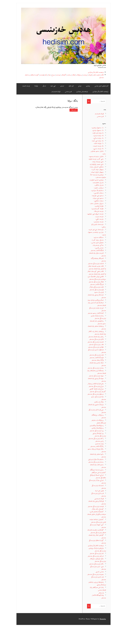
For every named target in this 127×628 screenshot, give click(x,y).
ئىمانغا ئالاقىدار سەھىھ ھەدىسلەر (96, 313)
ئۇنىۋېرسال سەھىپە (99, 292)
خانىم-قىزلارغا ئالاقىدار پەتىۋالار (96, 383)
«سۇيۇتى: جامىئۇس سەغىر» (97, 203)
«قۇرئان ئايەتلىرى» (99, 206)
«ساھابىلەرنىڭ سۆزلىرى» (97, 190)
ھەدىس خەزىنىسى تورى (100, 65)
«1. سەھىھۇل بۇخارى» (98, 127)
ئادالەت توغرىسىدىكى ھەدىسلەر (96, 263)
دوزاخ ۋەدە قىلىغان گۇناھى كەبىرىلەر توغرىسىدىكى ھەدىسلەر (98, 390)
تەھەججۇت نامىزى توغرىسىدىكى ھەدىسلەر (97, 351)
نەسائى (44, 86)
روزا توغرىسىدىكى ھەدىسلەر (97, 430)
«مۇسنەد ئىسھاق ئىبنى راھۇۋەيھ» (95, 214)
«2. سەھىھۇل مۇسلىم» (98, 130)
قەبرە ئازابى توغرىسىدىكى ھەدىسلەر (98, 495)
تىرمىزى (62, 86)
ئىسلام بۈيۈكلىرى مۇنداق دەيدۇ (96, 300)
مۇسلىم (79, 86)
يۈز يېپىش (101, 592)
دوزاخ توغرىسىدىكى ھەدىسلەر (96, 386)
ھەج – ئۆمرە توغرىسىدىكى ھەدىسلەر (98, 568)
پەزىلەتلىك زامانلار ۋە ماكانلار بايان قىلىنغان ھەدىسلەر (97, 333)
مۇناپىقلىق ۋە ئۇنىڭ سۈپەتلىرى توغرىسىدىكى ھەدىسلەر (97, 549)
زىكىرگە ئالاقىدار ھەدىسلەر (97, 446)
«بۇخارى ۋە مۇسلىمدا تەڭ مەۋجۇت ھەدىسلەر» (98, 176)
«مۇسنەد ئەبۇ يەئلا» (99, 211)
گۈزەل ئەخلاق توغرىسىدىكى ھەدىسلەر (97, 542)
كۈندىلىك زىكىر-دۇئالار (98, 509)
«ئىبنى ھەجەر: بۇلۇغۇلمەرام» (97, 164)
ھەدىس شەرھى (100, 571)
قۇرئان (90, 75)
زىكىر (46, 75)
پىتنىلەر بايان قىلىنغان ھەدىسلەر (96, 336)
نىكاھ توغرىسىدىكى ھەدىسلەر (96, 564)
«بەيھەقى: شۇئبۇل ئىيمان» (97, 172)
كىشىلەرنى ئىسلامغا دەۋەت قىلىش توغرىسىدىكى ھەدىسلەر (98, 521)
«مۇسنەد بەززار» (99, 216)
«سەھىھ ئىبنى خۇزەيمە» (98, 195)
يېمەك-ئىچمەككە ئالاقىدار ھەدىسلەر (99, 596)
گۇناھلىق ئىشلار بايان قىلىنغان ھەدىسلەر (97, 536)
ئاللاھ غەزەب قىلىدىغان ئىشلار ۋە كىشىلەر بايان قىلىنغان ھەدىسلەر (97, 267)
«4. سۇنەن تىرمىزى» (98, 135)
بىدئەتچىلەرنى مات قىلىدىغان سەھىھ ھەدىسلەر (98, 322)
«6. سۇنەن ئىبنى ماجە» (98, 140)
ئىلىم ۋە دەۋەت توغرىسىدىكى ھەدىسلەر (97, 309)
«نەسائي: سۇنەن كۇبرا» (98, 240)
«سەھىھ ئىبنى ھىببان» (98, 198)
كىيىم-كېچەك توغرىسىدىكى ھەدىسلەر (98, 526)
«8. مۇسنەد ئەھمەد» (98, 146)
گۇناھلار (63, 75)
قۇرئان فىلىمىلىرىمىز (56, 91)
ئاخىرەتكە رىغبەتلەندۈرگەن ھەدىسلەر (98, 260)
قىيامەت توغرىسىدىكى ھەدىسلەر (96, 506)
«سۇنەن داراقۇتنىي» (99, 200)
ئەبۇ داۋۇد (71, 86)
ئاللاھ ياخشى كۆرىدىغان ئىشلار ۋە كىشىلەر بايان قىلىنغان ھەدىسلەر (97, 273)
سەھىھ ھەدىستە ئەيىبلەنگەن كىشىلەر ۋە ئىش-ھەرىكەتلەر (98, 471)
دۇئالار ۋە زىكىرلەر (99, 402)
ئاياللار (73, 75)
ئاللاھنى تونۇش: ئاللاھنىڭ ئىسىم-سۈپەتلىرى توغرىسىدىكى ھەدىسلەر (96, 278)
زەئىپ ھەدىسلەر (99, 441)
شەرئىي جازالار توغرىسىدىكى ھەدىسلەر (97, 482)
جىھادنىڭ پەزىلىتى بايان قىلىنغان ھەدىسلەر (97, 380)
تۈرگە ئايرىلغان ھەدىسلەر (98, 360)
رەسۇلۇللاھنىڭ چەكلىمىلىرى (97, 425)
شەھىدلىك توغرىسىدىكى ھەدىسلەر (99, 487)
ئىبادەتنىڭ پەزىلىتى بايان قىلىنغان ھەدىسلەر (97, 296)
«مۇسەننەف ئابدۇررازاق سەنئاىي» (98, 226)
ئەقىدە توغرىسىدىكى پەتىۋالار (96, 287)
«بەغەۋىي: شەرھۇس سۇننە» (97, 166)
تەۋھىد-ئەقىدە (96, 75)
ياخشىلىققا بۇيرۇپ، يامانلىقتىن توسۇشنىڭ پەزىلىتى (97, 583)
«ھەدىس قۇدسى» (99, 247)
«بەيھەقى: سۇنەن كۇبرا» (98, 169)
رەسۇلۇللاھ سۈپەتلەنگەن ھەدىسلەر (99, 416)
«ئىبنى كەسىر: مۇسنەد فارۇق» (96, 159)
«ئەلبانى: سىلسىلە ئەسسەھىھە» (96, 156)
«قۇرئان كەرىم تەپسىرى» (97, 208)
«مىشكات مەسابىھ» (99, 237)
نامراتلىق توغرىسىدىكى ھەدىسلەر (96, 556)
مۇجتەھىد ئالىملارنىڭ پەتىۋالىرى (96, 72)
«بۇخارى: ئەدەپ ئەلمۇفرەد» (97, 180)
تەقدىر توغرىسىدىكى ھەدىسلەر (96, 344)
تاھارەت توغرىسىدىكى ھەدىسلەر (96, 342)
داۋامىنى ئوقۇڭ (74, 110)
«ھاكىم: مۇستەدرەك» (98, 245)
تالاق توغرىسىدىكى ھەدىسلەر (96, 339)
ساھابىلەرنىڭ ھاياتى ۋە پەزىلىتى (96, 459)
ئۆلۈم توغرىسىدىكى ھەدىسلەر (97, 289)
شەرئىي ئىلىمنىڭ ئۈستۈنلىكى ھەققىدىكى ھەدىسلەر (98, 476)
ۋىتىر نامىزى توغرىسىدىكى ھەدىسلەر (98, 578)
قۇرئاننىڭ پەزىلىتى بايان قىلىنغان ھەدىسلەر (97, 502)
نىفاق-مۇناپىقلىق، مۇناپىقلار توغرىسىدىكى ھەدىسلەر (98, 560)
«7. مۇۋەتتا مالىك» (99, 143)
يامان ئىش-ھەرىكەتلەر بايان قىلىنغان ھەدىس (98, 589)
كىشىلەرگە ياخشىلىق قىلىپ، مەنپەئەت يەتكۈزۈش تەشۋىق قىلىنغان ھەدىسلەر (96, 514)
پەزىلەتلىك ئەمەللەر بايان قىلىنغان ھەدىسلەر (97, 327)
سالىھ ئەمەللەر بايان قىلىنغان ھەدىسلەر (98, 455)
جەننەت (58, 75)
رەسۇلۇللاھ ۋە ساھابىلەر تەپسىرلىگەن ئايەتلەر (99, 421)
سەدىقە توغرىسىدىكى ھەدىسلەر (96, 462)
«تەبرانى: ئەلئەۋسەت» (98, 182)
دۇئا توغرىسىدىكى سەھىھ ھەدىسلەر (98, 398)
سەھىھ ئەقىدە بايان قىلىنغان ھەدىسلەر (98, 466)
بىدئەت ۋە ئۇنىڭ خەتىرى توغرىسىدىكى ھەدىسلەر (98, 317)
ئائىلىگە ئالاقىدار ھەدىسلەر (97, 250)
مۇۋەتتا (36, 86)
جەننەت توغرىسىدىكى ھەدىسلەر (96, 368)
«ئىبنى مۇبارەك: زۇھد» (98, 161)
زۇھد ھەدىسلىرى (99, 443)
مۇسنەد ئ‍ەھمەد (26, 86)
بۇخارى (88, 86)
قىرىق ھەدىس (68, 91)
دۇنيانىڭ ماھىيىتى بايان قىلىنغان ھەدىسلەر (97, 406)
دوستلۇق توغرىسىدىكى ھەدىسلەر (96, 394)
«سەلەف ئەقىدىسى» (99, 193)
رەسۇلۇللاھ (79, 75)
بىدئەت (69, 75)
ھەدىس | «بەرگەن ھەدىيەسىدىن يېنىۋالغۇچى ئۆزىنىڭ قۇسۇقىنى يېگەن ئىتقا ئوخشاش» (56, 107)
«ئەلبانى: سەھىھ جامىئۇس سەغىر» (98, 152)
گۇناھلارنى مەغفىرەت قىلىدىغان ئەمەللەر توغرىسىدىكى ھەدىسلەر (96, 531)
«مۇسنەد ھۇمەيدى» (99, 221)
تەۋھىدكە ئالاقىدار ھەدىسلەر (97, 357)
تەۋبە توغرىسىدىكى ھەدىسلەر (96, 355)
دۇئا (49, 75)
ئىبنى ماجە (53, 86)
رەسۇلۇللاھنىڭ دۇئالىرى (98, 428)
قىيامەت (42, 75)
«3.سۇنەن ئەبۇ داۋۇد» (98, 133)
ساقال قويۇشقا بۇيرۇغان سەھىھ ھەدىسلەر (97, 450)
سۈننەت (85, 75)
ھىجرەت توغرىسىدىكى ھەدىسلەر (95, 574)
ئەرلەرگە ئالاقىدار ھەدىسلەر (97, 284)
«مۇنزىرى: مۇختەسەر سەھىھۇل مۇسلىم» (97, 233)
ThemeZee (103, 619)
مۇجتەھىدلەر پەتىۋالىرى (82, 91)
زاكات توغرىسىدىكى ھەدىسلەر (96, 438)
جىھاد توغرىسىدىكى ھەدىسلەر (96, 375)
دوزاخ (53, 75)
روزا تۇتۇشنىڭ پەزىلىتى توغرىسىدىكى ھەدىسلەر (99, 435)
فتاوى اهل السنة (99, 490)
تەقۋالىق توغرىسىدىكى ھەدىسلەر (96, 347)
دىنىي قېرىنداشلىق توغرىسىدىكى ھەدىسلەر (97, 411)
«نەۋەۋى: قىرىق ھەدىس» (97, 242)
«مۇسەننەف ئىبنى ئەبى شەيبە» (96, 229)
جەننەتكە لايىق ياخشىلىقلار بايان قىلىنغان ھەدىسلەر (96, 372)
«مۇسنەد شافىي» (99, 219)
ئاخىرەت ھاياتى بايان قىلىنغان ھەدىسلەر (97, 254)
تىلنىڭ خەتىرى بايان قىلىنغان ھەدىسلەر (98, 364)
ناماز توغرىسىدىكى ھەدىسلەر (97, 553)
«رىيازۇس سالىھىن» (99, 187)
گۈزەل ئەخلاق (35, 75)
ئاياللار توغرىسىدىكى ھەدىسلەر (96, 281)
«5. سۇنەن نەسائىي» (98, 138)
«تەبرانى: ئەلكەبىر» (99, 185)
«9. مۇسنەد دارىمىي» (98, 148)
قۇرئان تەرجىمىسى (99, 498)
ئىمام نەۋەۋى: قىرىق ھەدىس (101, 86)
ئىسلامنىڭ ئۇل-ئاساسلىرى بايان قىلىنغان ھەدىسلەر (97, 304)
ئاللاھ (102, 75)
